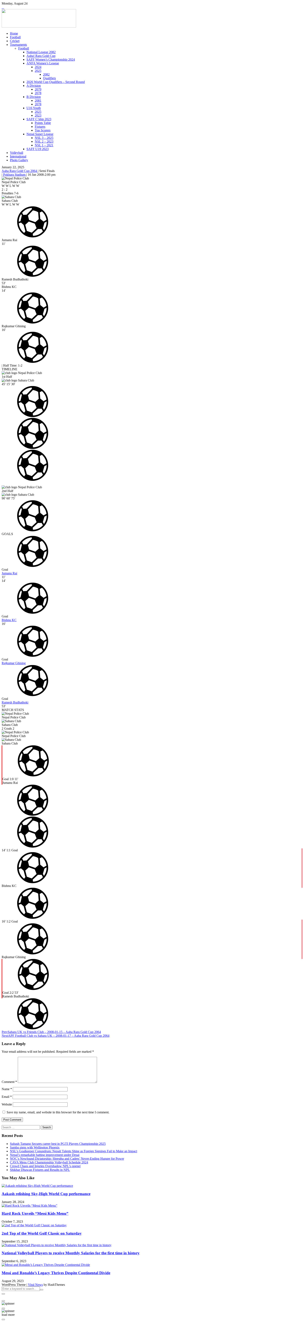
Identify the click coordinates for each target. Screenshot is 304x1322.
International (18, 156)
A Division (33, 85)
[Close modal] (3, 1293)
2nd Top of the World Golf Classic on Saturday (42, 1233)
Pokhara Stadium (14, 174)
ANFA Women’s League (42, 63)
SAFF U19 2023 (37, 149)
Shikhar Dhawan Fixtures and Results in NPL (40, 1170)
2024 (38, 67)
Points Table (43, 123)
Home (14, 33)
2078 (38, 93)
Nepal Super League (39, 134)
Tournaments (18, 44)
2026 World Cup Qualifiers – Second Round (55, 82)
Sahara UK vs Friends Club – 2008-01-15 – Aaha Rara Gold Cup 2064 (51, 1032)
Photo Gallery (19, 160)
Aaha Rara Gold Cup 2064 (20, 171)
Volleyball (16, 152)
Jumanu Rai (9, 573)
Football (15, 37)
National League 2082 (41, 52)
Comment (9, 1082)
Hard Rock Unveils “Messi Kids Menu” (35, 1213)
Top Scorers (42, 130)
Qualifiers (49, 78)
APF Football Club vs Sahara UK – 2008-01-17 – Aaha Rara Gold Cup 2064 (55, 1035)
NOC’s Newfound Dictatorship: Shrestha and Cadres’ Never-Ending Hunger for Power (67, 1158)
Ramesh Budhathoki (15, 702)
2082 (46, 74)
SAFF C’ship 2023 (38, 119)
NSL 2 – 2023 (44, 141)
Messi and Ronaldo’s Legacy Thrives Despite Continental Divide (56, 1273)
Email (7, 1096)
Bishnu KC (9, 620)
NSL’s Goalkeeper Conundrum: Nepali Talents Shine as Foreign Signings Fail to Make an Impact (73, 1151)
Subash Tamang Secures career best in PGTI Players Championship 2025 (58, 1143)
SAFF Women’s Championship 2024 (50, 59)
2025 (38, 70)
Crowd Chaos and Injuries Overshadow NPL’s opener (45, 1166)
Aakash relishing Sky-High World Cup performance (46, 1194)
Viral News (35, 1284)
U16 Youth (33, 108)
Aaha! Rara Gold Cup (40, 56)
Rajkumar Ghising (14, 663)
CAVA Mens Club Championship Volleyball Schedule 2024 (49, 1162)
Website (7, 1104)
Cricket (14, 41)
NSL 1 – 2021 (44, 145)
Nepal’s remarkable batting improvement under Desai (44, 1155)
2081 (38, 100)
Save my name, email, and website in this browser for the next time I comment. (58, 1112)
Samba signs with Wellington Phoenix (35, 1147)
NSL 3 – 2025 (44, 138)
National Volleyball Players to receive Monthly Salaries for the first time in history (71, 1253)
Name (7, 1089)
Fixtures (40, 126)
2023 (38, 115)
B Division (33, 97)
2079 (38, 89)
